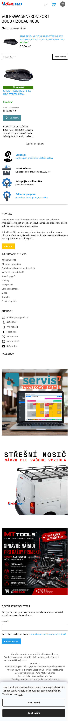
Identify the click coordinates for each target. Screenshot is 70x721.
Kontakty (6, 297)
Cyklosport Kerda (54, 670)
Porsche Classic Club (34, 670)
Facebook (11, 331)
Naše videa (12, 346)
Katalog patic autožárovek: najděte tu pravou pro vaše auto (31, 219)
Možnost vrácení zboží (13, 272)
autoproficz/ (13, 341)
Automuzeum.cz (15, 670)
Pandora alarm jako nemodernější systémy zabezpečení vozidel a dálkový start (31, 659)
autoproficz (12, 336)
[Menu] (62, 4)
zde (20, 694)
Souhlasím (34, 713)
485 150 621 (12, 322)
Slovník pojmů (8, 276)
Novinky (5, 280)
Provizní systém (9, 301)
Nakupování (7, 284)
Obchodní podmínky (11, 264)
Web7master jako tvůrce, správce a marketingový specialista (35, 666)
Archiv (8, 246)
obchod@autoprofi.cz (17, 317)
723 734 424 (12, 327)
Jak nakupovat (9, 260)
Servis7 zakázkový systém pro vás (35, 676)
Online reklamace (10, 289)
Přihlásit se (11, 641)
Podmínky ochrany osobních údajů (18, 268)
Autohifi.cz (35, 663)
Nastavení (34, 702)
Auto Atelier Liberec (45, 673)
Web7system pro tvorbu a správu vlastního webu (35, 679)
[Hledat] (45, 4)
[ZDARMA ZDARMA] (18, 74)
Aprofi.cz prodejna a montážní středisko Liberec (34, 654)
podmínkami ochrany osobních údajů (48, 634)
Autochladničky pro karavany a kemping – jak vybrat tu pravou (32, 232)
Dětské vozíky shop (24, 673)
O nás (4, 293)
